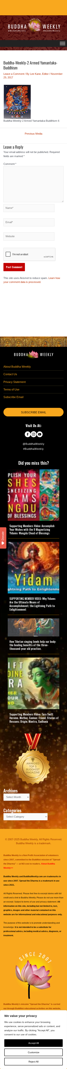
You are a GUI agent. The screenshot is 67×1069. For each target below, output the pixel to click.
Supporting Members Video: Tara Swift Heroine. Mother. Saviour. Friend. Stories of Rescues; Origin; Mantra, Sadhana (34, 718)
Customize (33, 1052)
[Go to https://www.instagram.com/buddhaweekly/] (34, 434)
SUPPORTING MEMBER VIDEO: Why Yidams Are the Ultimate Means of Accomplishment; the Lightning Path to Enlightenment (32, 604)
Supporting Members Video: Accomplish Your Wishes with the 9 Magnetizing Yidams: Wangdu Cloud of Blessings (31, 529)
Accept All (33, 1043)
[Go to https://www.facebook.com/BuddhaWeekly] (28, 434)
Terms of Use (11, 389)
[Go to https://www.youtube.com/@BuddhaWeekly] (40, 434)
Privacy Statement (14, 382)
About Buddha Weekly (17, 366)
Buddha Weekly (28, 897)
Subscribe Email (13, 397)
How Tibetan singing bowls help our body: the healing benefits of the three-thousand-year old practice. (32, 645)
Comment (9, 164)
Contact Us (10, 374)
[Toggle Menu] (62, 43)
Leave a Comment (13, 74)
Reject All (33, 1061)
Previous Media (33, 134)
